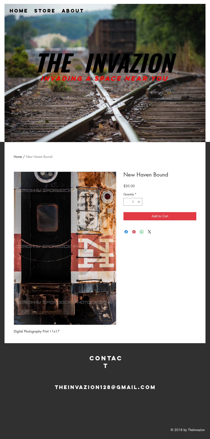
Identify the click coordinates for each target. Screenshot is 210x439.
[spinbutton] (133, 201)
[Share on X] (149, 231)
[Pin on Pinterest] (133, 231)
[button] (197, 15)
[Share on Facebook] (126, 231)
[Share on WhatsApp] (141, 231)
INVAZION (128, 62)
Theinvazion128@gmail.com (105, 387)
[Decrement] (126, 201)
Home (18, 157)
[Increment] (139, 201)
